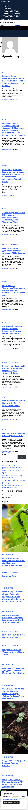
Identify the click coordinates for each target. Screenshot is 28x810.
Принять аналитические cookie (11, 802)
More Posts (6, 453)
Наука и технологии (13, 53)
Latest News (7, 8)
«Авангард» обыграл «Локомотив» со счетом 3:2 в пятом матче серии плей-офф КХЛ (13, 475)
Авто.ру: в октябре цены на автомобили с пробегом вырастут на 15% (13, 480)
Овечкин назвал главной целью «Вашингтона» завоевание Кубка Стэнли (13, 470)
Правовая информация (11, 13)
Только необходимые (9, 806)
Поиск (4, 454)
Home (4, 6)
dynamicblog (6, 99)
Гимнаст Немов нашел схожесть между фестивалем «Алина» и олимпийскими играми (12, 485)
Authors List (7, 5)
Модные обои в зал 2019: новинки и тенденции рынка (12, 466)
